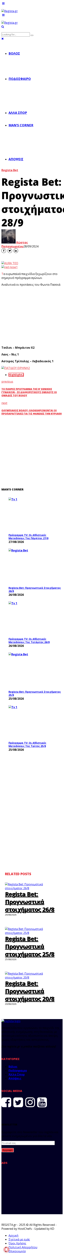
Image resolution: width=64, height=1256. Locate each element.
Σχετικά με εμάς (19, 1239)
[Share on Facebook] (3, 250)
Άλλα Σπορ (18, 113)
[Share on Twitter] (9, 250)
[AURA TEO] (9, 263)
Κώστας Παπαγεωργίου (14, 244)
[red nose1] (9, 267)
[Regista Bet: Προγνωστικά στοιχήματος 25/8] (35, 670)
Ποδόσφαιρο (20, 79)
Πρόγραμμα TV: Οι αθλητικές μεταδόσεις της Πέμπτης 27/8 (28, 536)
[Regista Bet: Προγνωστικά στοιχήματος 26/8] (35, 566)
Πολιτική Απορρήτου (23, 1247)
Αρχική (13, 1235)
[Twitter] (18, 1102)
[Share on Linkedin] (16, 250)
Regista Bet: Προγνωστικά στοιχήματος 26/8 (35, 589)
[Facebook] (6, 1102)
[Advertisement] (32, 316)
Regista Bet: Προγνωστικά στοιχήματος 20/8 (29, 990)
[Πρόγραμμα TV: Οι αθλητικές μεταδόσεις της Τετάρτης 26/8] (35, 618)
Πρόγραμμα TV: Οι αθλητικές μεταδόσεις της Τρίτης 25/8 (27, 744)
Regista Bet (9, 170)
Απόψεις (16, 159)
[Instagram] (30, 1102)
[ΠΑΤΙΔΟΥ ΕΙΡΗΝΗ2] (15, 368)
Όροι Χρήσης (17, 1243)
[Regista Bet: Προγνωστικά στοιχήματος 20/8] (32, 977)
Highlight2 (16, 375)
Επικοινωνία (17, 1251)
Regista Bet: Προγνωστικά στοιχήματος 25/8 (35, 693)
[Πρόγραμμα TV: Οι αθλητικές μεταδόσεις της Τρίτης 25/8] (35, 722)
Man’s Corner (21, 125)
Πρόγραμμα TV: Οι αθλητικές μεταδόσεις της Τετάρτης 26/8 (29, 640)
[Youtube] (42, 1102)
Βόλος (14, 53)
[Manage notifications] (6, 1249)
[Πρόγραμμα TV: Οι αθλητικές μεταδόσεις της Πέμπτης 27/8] (35, 514)
